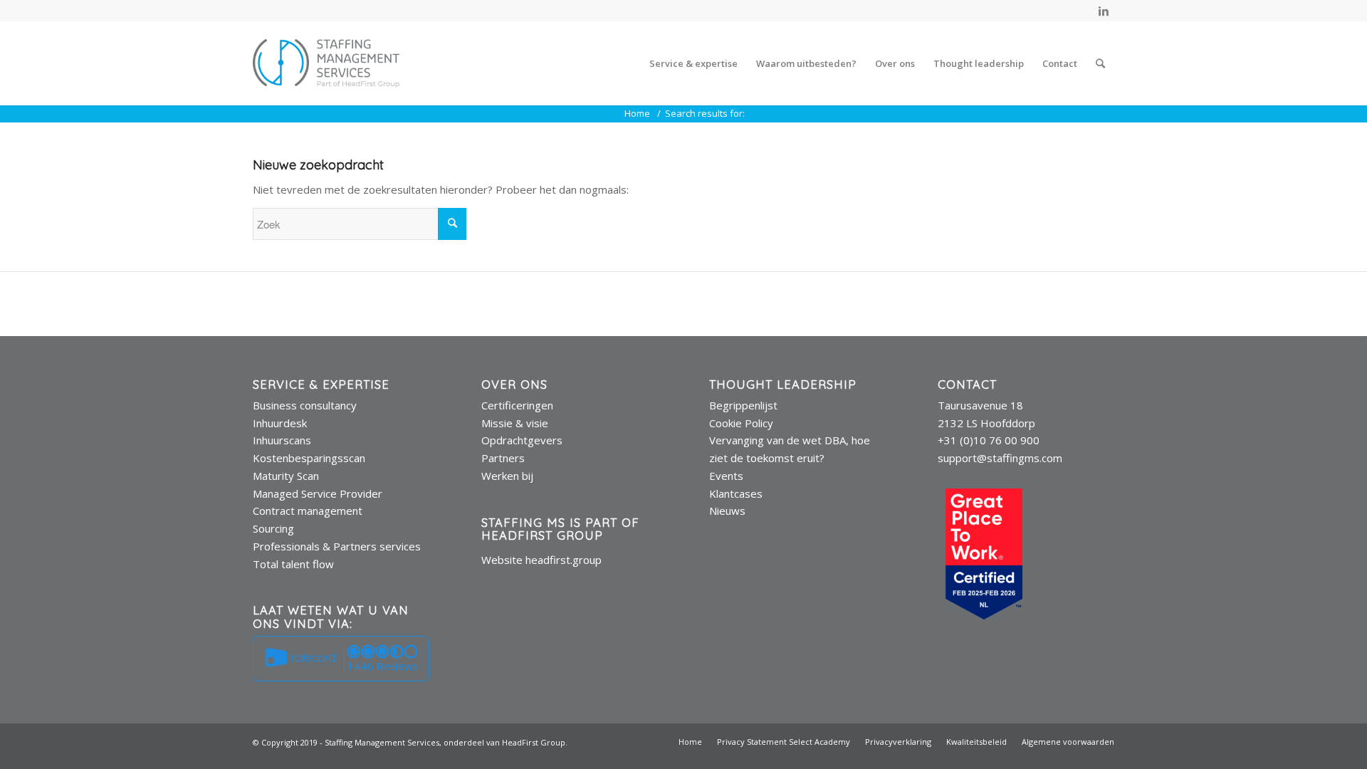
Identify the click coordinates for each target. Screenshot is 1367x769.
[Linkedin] (1103, 10)
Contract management (307, 510)
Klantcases (736, 493)
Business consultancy (305, 405)
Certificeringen (517, 405)
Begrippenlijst (743, 405)
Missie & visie (514, 423)
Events (726, 476)
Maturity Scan (286, 476)
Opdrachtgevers (521, 440)
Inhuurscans (282, 440)
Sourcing (273, 528)
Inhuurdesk (280, 423)
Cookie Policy (741, 423)
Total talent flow (293, 564)
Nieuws (727, 510)
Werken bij (507, 476)
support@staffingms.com (1000, 458)
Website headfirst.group (541, 560)
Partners (503, 458)
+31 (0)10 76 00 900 (988, 440)
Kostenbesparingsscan (309, 458)
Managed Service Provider (317, 493)
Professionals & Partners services (337, 546)
